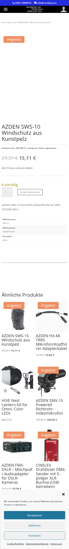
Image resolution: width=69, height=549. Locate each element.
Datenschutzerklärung (37, 543)
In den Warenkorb (30, 192)
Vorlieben (35, 535)
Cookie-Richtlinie (15, 543)
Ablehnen (35, 525)
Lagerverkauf (12, 22)
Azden (41, 148)
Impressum (56, 543)
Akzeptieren (34, 515)
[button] (63, 494)
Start (3, 22)
